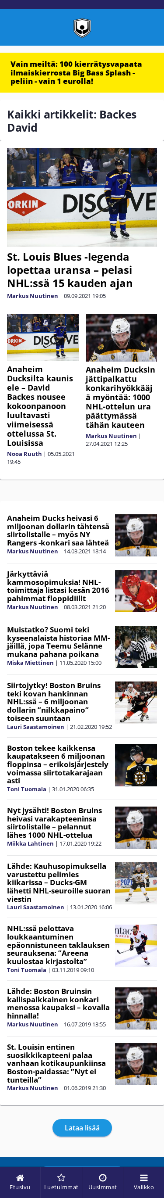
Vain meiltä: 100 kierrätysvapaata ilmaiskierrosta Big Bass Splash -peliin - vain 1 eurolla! (76, 72)
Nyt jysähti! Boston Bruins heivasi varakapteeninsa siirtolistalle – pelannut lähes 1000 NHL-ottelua (54, 822)
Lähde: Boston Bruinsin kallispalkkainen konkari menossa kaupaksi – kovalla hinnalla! (58, 1003)
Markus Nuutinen (32, 296)
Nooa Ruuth (24, 454)
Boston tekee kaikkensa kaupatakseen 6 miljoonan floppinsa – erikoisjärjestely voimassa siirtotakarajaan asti (57, 764)
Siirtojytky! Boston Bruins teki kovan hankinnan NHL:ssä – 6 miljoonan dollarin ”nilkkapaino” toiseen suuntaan (54, 701)
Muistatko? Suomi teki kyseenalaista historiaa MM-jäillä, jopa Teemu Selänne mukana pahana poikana (58, 641)
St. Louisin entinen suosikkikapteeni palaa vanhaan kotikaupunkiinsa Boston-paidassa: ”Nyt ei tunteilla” (56, 1063)
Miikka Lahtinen (30, 843)
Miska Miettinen (30, 663)
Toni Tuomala (26, 789)
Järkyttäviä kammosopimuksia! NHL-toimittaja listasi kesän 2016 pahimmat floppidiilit (58, 586)
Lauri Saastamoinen (35, 727)
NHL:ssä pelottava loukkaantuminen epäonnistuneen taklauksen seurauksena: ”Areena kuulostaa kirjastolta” (58, 944)
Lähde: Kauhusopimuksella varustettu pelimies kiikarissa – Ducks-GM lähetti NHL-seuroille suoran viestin (59, 882)
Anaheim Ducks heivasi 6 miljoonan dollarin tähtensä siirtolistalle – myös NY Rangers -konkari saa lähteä (58, 530)
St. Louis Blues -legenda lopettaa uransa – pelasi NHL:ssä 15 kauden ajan (70, 269)
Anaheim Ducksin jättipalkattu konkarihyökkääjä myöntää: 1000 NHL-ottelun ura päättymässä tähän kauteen (120, 397)
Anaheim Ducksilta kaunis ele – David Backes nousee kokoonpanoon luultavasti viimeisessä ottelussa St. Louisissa (40, 406)
